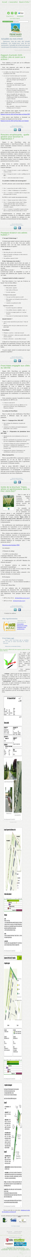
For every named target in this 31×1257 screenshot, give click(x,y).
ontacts (9, 16)
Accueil (4, 2)
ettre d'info (15, 18)
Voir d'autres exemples (15, 1226)
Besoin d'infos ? (24, 2)
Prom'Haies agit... (8, 638)
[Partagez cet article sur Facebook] (19, 128)
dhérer (20, 16)
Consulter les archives (10, 613)
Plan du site (9, 1231)
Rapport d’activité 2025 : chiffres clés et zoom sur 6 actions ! (13, 57)
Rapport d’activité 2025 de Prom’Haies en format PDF (15, 114)
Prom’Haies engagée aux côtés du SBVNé (15, 366)
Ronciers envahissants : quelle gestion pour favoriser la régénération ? (15, 136)
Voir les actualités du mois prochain (23, 50)
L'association (13, 2)
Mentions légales (18, 1231)
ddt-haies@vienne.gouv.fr (19, 600)
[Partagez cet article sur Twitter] (15, 128)
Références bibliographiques (14, 1233)
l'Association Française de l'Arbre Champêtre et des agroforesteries (22, 626)
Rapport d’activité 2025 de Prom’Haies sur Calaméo (15, 121)
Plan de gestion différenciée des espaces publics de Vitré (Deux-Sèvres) (15, 650)
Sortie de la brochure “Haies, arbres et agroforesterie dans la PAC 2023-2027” (15, 489)
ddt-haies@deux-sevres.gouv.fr (22, 598)
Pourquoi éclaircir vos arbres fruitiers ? (14, 234)
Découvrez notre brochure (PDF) (11, 545)
